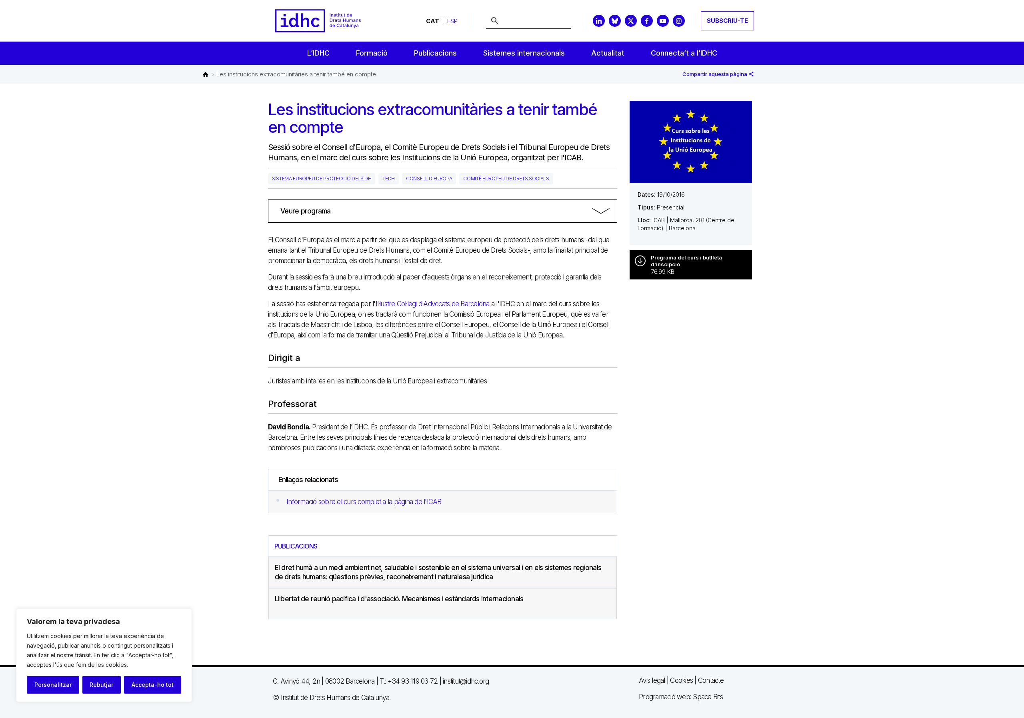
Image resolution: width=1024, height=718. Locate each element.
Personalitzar (53, 684)
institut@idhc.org (466, 681)
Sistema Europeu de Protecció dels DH (321, 178)
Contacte (711, 680)
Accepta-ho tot (153, 684)
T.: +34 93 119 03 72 (409, 681)
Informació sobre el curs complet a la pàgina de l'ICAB (364, 502)
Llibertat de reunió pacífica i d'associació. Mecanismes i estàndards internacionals (399, 599)
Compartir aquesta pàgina (715, 74)
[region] (104, 655)
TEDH (388, 178)
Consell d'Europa (429, 178)
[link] (442, 211)
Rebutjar (101, 684)
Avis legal (652, 680)
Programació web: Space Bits (681, 697)
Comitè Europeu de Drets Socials (506, 178)
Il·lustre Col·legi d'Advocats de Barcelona (433, 304)
